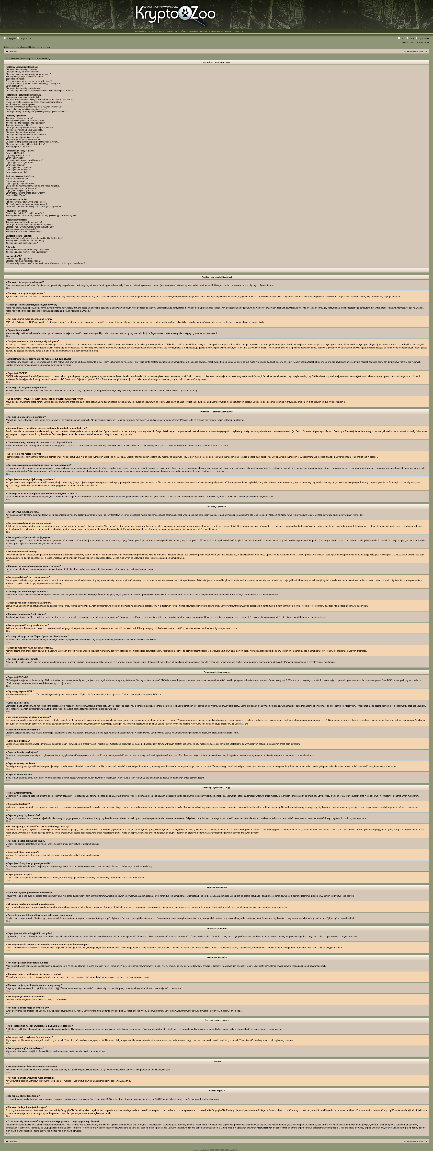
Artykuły (203, 31)
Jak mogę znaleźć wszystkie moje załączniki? (27, 252)
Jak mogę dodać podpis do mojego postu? (25, 123)
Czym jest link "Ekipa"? (16, 195)
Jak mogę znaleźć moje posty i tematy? (24, 232)
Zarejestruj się (25, 39)
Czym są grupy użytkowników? (20, 183)
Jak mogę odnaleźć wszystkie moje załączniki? (27, 249)
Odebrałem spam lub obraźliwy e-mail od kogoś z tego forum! (34, 206)
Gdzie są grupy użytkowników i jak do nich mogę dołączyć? (33, 186)
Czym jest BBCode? (15, 153)
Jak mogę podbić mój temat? (19, 146)
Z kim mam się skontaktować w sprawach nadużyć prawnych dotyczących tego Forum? (45, 263)
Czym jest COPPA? (14, 86)
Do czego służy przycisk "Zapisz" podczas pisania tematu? (32, 142)
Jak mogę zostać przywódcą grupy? (22, 188)
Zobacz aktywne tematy (40, 47)
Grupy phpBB (101, 1099)
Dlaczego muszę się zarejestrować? (22, 72)
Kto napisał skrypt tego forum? (19, 258)
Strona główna (140, 31)
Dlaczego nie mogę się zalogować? (22, 69)
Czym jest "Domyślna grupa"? (19, 190)
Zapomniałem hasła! (15, 79)
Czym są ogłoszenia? (16, 165)
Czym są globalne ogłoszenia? (20, 162)
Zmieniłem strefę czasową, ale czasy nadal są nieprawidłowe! (34, 102)
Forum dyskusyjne (156, 31)
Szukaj (411, 39)
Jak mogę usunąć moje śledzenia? (22, 243)
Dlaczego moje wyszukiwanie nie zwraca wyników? (29, 224)
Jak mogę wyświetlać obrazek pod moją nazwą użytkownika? (34, 107)
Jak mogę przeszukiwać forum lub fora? (24, 222)
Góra (8, 288)
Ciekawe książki (216, 31)
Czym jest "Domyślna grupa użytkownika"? (25, 193)
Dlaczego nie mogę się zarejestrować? (23, 88)
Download (193, 31)
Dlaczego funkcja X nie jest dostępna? (23, 261)
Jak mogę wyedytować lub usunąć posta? (25, 120)
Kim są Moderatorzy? (15, 181)
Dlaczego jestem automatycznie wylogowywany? (28, 74)
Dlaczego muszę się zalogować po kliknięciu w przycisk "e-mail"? (36, 111)
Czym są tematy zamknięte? (18, 170)
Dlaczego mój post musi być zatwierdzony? (25, 144)
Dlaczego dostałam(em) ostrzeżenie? (23, 137)
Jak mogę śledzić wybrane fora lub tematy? (25, 240)
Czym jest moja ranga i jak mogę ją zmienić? (26, 109)
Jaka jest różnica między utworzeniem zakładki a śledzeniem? (34, 238)
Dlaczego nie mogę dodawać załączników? (26, 135)
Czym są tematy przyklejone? (19, 167)
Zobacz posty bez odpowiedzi (16, 47)
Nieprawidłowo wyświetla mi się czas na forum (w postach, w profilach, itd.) (40, 99)
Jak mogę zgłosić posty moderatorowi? (23, 139)
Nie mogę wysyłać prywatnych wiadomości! (25, 202)
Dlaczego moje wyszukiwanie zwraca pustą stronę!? (30, 227)
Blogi (243, 31)
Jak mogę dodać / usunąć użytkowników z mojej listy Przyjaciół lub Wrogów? (41, 215)
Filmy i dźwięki (181, 31)
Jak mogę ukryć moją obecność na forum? (25, 76)
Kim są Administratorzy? (17, 179)
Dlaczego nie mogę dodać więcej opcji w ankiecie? (29, 127)
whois (309, 1124)
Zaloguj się (11, 39)
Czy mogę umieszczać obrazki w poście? (24, 160)
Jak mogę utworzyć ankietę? (19, 125)
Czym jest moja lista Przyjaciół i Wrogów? (25, 213)
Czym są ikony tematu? (16, 172)
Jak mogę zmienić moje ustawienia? (22, 97)
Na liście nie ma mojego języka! (20, 104)
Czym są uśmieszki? (15, 158)
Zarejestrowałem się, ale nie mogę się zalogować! (29, 81)
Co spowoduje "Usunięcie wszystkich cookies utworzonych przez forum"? (39, 91)
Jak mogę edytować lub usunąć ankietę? (24, 130)
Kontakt (228, 31)
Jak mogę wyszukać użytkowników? (22, 229)
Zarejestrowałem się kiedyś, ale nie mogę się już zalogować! (33, 83)
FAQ (402, 39)
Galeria (170, 31)
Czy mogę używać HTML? (18, 155)
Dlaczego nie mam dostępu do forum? (23, 132)
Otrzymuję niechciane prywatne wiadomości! (26, 204)
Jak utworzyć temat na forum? (19, 118)
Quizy (236, 31)
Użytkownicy (423, 39)
